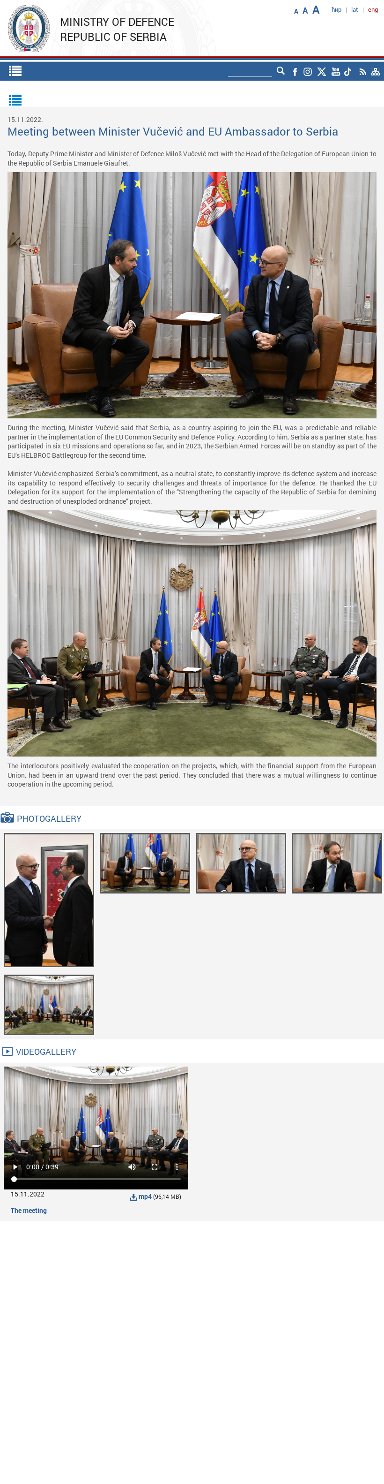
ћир (336, 9)
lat (354, 9)
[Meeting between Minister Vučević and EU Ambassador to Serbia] (49, 899)
